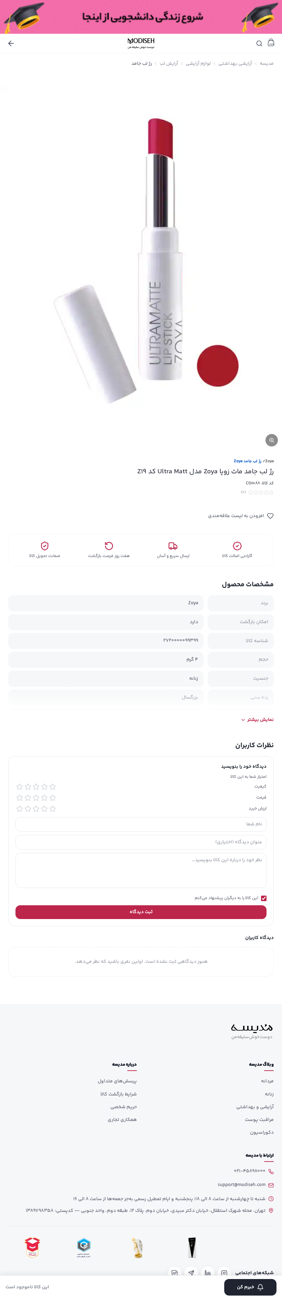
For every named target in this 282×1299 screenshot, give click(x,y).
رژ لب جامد (141, 63)
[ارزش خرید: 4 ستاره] (28, 809)
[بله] (175, 1273)
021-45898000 (249, 1171)
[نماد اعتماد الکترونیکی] (247, 1248)
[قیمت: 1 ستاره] (52, 798)
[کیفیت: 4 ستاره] (28, 787)
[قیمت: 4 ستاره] (28, 798)
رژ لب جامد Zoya (247, 461)
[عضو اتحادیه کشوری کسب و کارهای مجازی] (83, 1248)
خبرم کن (245, 1287)
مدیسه (267, 63)
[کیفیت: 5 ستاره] (19, 787)
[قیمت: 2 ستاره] (44, 798)
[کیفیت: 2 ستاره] (44, 787)
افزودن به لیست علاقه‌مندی (236, 516)
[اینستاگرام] (224, 1273)
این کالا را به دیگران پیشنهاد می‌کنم (226, 898)
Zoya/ (268, 461)
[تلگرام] (191, 1273)
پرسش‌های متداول (117, 1081)
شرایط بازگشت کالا (118, 1094)
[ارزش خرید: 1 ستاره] (52, 809)
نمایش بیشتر (260, 719)
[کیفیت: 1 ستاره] (52, 787)
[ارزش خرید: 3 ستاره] (36, 809)
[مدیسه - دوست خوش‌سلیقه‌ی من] (141, 43)
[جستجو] (259, 43)
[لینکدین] (208, 1273)
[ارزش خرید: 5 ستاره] (19, 809)
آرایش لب (169, 63)
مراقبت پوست (259, 1119)
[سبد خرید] (271, 42)
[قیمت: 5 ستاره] (19, 798)
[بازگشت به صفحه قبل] (11, 43)
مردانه (267, 1081)
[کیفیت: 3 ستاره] (36, 787)
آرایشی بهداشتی (235, 63)
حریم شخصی (123, 1107)
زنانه (269, 1094)
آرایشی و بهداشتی (255, 1107)
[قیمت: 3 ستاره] (36, 798)
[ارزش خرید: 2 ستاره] (44, 809)
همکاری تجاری (122, 1119)
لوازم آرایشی (198, 63)
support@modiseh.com (241, 1185)
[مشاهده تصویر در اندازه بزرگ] (141, 262)
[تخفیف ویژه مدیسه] (141, 17)
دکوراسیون (262, 1132)
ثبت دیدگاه (141, 912)
